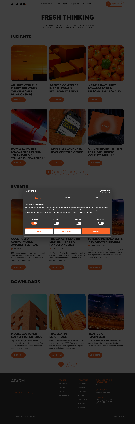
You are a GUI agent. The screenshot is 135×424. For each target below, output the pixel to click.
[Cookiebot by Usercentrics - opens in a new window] (101, 191)
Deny (39, 231)
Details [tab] (67, 198)
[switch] (56, 223)
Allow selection (67, 231)
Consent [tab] (38, 198)
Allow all (96, 231)
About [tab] (97, 198)
